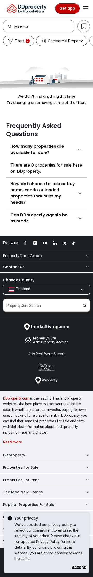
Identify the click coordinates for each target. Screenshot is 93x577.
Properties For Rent (21, 479)
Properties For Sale (20, 467)
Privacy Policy (48, 541)
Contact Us (14, 266)
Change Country (18, 280)
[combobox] (44, 26)
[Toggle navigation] (86, 8)
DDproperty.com (16, 398)
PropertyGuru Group (22, 255)
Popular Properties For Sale (28, 504)
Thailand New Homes (23, 492)
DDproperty (14, 455)
